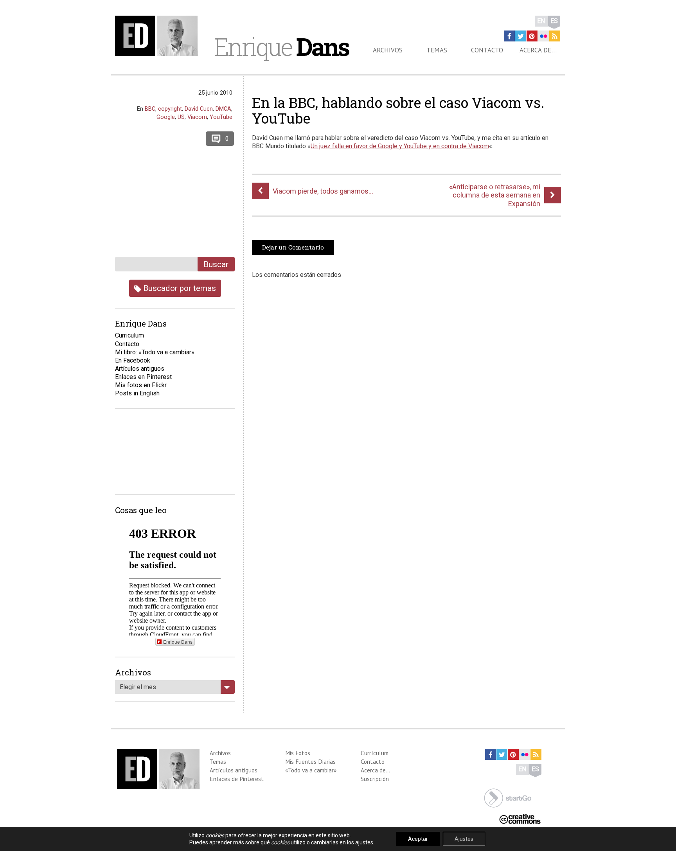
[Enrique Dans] (158, 36)
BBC (150, 108)
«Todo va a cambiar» (310, 770)
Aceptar (418, 839)
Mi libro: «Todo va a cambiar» (154, 352)
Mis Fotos (297, 753)
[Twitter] (520, 36)
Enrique (281, 47)
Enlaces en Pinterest (143, 377)
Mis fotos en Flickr (141, 385)
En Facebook (132, 360)
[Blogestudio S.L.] (508, 797)
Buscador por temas (178, 288)
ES (554, 21)
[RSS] (554, 36)
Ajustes (464, 839)
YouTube (221, 116)
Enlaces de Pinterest (237, 779)
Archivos (388, 50)
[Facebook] (509, 36)
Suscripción (375, 779)
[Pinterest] (532, 36)
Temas (436, 50)
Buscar (215, 264)
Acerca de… (538, 50)
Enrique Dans (177, 641)
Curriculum (129, 335)
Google (165, 116)
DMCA (223, 108)
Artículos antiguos (139, 368)
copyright (170, 108)
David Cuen (199, 108)
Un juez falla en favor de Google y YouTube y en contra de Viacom (400, 146)
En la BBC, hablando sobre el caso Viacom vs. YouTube (398, 110)
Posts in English (137, 393)
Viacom (197, 116)
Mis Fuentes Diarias (310, 761)
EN (541, 21)
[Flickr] (543, 36)
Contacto (487, 50)
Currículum (374, 753)
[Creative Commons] (520, 818)
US (181, 116)
